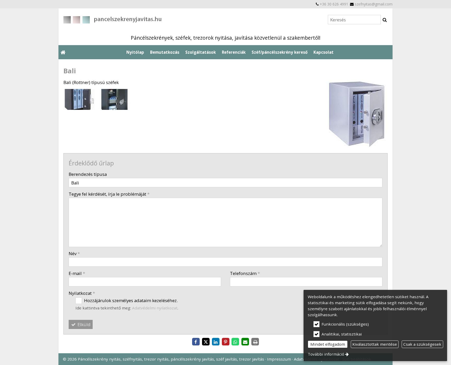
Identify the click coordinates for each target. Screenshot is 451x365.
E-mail (77, 273)
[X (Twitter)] (205, 342)
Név (74, 253)
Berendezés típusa (88, 174)
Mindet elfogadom (327, 344)
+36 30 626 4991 (334, 4)
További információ (326, 354)
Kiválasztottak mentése (374, 344)
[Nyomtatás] (255, 342)
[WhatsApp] (235, 342)
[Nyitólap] (148, 19)
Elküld (83, 324)
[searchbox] (354, 19)
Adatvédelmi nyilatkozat (154, 307)
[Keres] (385, 19)
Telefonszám (245, 273)
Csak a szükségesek (422, 344)
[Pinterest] (225, 342)
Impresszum (279, 359)
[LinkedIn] (215, 342)
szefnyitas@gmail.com (374, 4)
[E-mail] (245, 342)
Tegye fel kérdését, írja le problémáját (109, 194)
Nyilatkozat (82, 293)
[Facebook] (195, 342)
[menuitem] (62, 52)
